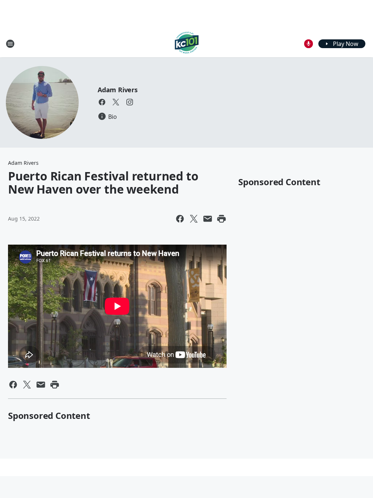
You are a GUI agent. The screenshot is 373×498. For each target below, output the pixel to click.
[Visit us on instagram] (129, 102)
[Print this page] (221, 219)
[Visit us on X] (115, 102)
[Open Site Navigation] (10, 43)
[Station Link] (186, 43)
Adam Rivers (118, 89)
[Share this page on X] (194, 219)
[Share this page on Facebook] (180, 219)
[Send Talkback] (308, 43)
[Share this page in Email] (208, 219)
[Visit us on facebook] (102, 102)
